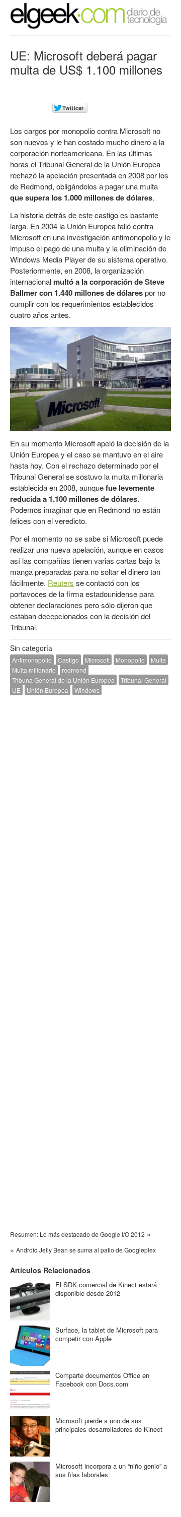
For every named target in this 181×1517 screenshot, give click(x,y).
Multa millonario (34, 670)
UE (16, 690)
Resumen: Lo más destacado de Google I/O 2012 (77, 1234)
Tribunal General (143, 680)
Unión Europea (47, 690)
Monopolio (130, 659)
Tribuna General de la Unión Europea (63, 680)
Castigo (68, 659)
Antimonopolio (32, 659)
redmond (74, 670)
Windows (87, 690)
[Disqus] (90, 831)
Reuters (61, 582)
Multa (158, 659)
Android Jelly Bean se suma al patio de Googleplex (86, 1249)
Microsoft (97, 659)
